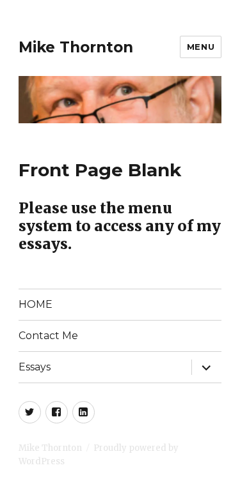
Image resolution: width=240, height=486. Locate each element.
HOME (35, 304)
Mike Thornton (76, 47)
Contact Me (48, 336)
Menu (200, 47)
